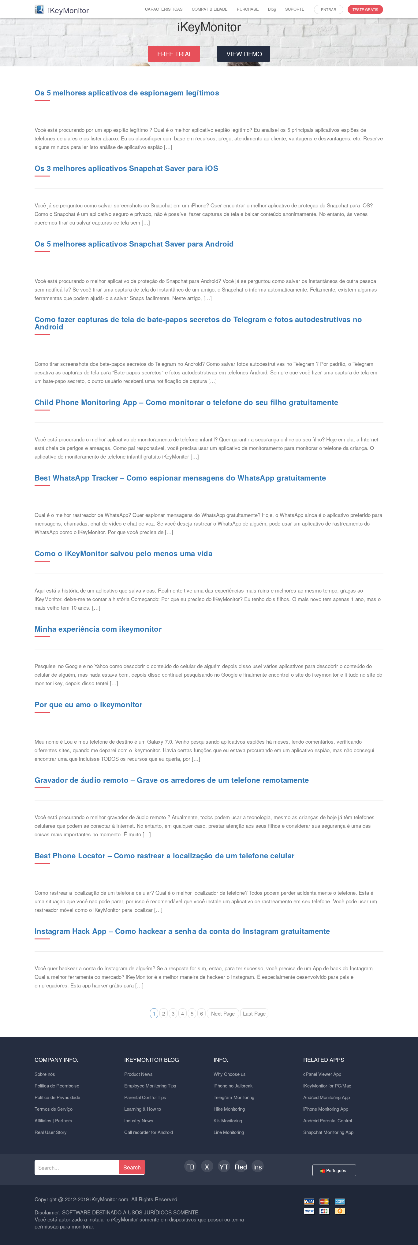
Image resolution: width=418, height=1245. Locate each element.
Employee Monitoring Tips (150, 1085)
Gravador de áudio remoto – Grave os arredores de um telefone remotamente (172, 780)
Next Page (223, 1013)
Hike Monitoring (229, 1108)
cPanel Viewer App (322, 1074)
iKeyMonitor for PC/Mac (327, 1085)
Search (132, 1167)
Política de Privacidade (57, 1097)
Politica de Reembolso (57, 1085)
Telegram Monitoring (234, 1097)
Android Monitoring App (326, 1097)
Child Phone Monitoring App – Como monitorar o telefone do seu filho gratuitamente (186, 402)
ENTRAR (328, 9)
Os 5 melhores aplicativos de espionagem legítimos (127, 92)
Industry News (138, 1120)
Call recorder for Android (148, 1132)
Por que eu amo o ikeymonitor (89, 704)
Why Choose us (230, 1074)
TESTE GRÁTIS (365, 9)
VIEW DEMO (244, 53)
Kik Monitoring (228, 1120)
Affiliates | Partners (53, 1120)
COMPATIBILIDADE (210, 9)
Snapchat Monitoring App (328, 1132)
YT (223, 1166)
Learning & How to (142, 1108)
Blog (272, 9)
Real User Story (51, 1132)
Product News (138, 1074)
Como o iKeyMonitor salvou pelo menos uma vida (123, 553)
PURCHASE (248, 9)
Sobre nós (45, 1074)
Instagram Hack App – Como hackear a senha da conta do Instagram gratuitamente (182, 931)
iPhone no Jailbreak (233, 1085)
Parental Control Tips (145, 1097)
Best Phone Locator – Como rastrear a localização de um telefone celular (164, 855)
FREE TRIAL (174, 53)
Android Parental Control (327, 1120)
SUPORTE (294, 9)
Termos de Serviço (54, 1108)
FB (190, 1166)
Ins (257, 1166)
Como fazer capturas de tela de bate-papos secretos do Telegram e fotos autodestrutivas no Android (198, 323)
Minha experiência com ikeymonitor (98, 628)
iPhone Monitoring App (325, 1108)
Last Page (254, 1013)
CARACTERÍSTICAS (164, 9)
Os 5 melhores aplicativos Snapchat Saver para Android (134, 243)
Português (337, 1170)
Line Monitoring (229, 1132)
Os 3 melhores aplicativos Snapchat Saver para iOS (126, 168)
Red (241, 1166)
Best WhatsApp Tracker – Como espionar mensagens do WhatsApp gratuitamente (180, 477)
